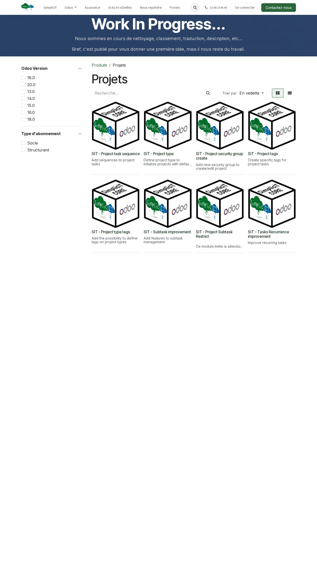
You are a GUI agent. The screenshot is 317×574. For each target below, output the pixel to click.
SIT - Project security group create (219, 156)
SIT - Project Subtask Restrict (214, 234)
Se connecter (245, 7)
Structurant (38, 150)
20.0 (31, 84)
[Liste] (290, 93)
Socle (32, 143)
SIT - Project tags (263, 153)
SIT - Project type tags (111, 232)
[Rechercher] (208, 93)
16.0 (31, 112)
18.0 (31, 77)
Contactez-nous (278, 7)
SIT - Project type (159, 153)
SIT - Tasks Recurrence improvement (268, 234)
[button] (195, 7)
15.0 (31, 105)
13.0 (31, 91)
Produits (99, 65)
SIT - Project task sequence (116, 153)
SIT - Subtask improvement (167, 232)
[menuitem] (50, 7)
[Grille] (278, 93)
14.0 (31, 98)
